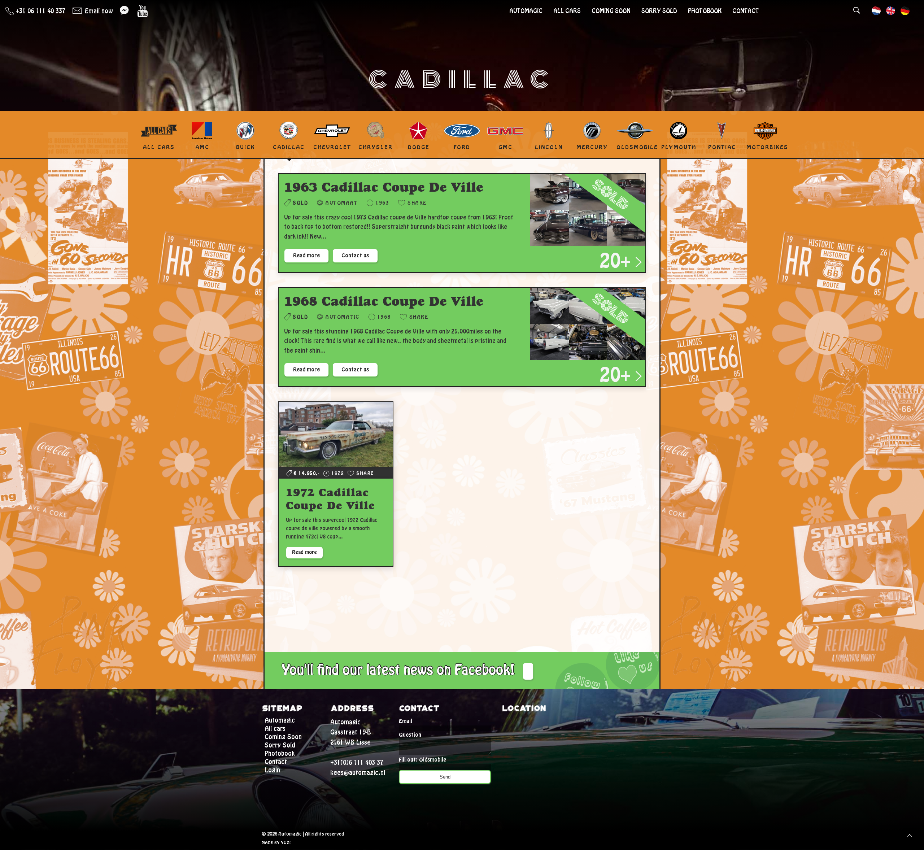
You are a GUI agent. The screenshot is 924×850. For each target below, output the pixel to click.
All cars (567, 11)
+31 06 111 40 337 (39, 11)
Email (405, 721)
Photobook (705, 11)
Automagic (525, 11)
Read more (306, 255)
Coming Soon (611, 11)
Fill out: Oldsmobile (422, 759)
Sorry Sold (659, 11)
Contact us (355, 255)
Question (410, 734)
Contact (745, 11)
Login (272, 770)
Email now (98, 11)
